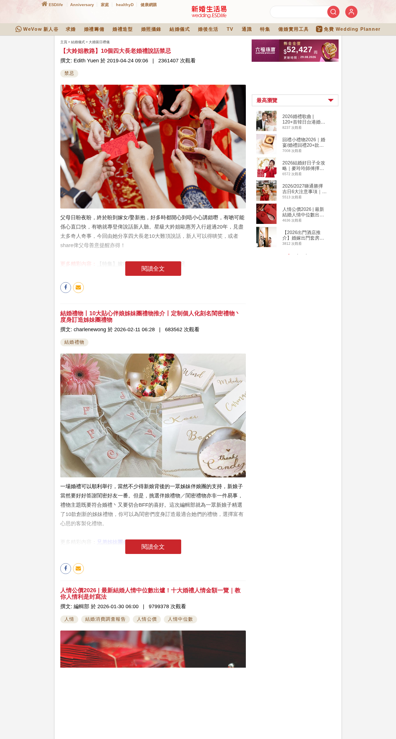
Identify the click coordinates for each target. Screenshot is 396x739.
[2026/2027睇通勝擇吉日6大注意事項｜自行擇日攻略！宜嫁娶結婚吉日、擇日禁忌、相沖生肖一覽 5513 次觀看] (266, 200)
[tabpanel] (300, 179)
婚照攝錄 (151, 29)
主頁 (63, 42)
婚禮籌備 (94, 29)
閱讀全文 (153, 268)
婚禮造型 (122, 29)
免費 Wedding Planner (352, 29)
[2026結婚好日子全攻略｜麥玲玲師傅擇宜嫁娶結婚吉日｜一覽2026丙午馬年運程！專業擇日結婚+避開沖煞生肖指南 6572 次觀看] (266, 176)
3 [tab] (306, 254)
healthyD (125, 4)
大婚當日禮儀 (99, 42)
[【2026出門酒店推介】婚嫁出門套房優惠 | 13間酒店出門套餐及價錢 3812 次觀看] (266, 246)
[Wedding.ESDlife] (209, 17)
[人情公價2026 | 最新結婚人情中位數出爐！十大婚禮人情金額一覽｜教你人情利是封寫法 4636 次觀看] (266, 223)
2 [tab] (298, 254)
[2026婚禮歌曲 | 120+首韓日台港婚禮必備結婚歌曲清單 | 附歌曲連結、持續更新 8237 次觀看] (266, 130)
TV (230, 29)
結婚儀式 (180, 29)
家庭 (105, 4)
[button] (295, 100)
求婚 (71, 29)
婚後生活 (208, 29)
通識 (247, 29)
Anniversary (82, 4)
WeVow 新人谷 (41, 29)
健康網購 (149, 4)
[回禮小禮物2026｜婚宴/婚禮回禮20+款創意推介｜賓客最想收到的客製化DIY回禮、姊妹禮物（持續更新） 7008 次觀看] (266, 153)
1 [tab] (289, 254)
